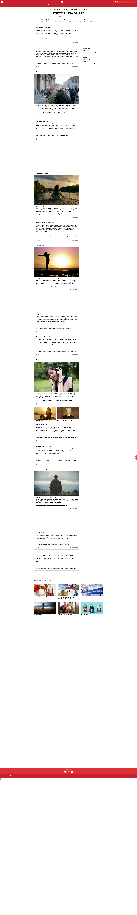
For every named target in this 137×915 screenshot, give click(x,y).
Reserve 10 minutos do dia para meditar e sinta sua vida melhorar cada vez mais (56, 568)
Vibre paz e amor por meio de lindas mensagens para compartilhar (52, 112)
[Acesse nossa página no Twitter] (65, 772)
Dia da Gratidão (86, 50)
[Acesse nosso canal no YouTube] (72, 772)
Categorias (54, 9)
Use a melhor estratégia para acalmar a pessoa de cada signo (51, 505)
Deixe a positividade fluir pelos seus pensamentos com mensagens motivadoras (56, 38)
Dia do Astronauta (86, 59)
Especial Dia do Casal (87, 65)
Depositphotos (16, 776)
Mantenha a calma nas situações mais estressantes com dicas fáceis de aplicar (56, 437)
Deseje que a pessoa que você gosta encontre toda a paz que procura (53, 135)
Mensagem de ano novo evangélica (90, 52)
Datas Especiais (64, 9)
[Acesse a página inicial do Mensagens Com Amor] (68, 2)
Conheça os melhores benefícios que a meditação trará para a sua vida (54, 213)
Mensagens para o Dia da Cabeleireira (90, 54)
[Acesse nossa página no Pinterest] (68, 772)
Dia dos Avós (85, 61)
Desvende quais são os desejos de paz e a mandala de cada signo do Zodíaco (56, 460)
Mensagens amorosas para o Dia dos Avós (91, 63)
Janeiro (84, 9)
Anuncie (131, 776)
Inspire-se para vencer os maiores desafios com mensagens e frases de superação (57, 236)
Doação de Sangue (86, 48)
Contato (127, 776)
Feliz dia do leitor (86, 57)
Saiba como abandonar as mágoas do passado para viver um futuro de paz (55, 286)
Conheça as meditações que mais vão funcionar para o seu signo (52, 544)
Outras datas (75, 9)
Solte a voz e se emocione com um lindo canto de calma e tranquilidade (54, 400)
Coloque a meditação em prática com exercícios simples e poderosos (53, 328)
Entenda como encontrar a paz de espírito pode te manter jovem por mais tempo (56, 351)
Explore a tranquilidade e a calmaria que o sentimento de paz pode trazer (54, 63)
